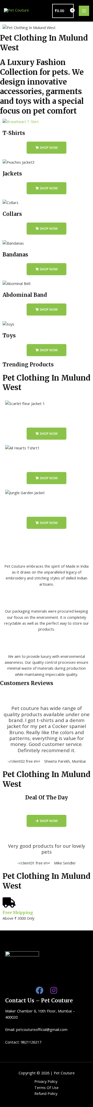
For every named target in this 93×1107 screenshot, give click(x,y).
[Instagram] (54, 990)
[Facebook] (39, 990)
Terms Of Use (46, 1087)
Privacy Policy (45, 1081)
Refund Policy (45, 1093)
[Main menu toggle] (84, 11)
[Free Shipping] (9, 902)
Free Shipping (18, 912)
